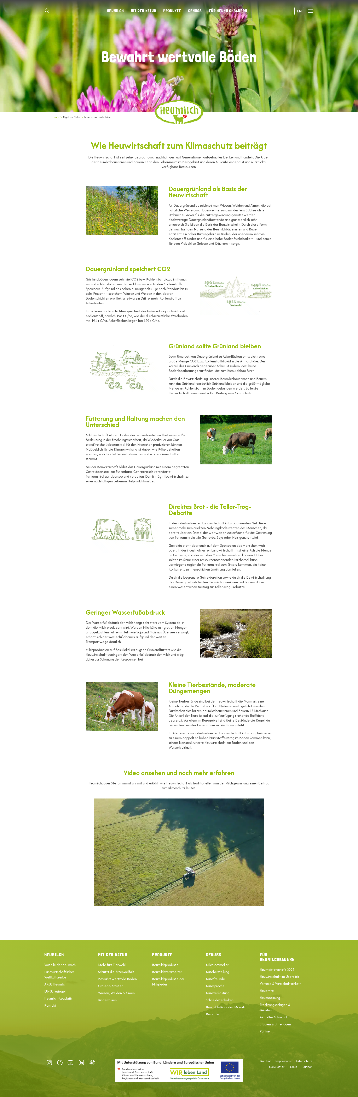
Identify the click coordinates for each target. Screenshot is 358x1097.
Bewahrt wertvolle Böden (117, 978)
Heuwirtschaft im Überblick (279, 976)
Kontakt (50, 1005)
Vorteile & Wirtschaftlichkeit (280, 983)
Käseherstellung (217, 971)
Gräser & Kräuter (110, 985)
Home (56, 117)
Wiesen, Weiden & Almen (116, 992)
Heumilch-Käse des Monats (226, 1007)
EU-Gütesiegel (54, 991)
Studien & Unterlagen (275, 1024)
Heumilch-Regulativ (58, 998)
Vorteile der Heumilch (60, 964)
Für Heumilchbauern (228, 10)
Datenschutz (303, 1061)
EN (299, 10)
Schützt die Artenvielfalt (116, 971)
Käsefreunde (215, 978)
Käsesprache (215, 985)
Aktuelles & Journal (273, 1017)
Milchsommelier (217, 964)
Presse (293, 1067)
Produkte (172, 10)
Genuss (195, 10)
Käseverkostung (217, 992)
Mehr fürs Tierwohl (112, 964)
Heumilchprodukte (165, 964)
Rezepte (212, 1014)
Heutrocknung (270, 997)
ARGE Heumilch (55, 984)
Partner (265, 1031)
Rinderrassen (107, 999)
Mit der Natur (143, 10)
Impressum (283, 1061)
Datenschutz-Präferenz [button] (92, 1062)
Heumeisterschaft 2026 (277, 969)
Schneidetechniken (219, 999)
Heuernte (267, 990)
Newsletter (276, 1067)
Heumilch (115, 10)
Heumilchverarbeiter (167, 971)
